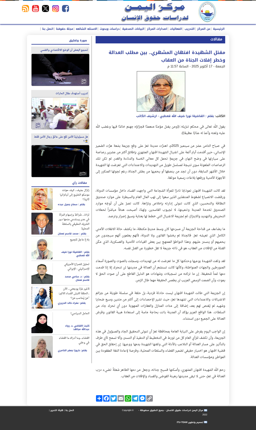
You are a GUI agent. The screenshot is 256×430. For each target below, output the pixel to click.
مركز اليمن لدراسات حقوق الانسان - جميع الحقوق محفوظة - (170, 410)
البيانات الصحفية (132, 29)
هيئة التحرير (56, 410)
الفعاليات (175, 29)
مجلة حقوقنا (64, 29)
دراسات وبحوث (109, 29)
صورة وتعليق (78, 40)
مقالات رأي (79, 183)
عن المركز (203, 29)
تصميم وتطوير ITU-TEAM (190, 422)
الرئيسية (218, 29)
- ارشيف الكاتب (175, 116)
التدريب (189, 29)
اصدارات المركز (156, 29)
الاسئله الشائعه (86, 29)
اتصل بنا (47, 29)
